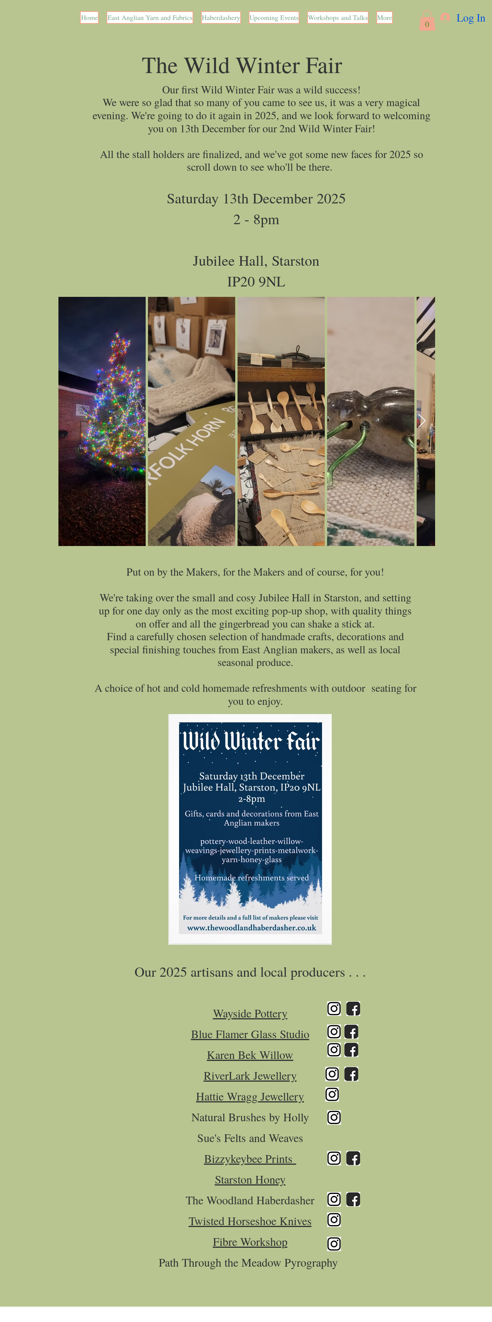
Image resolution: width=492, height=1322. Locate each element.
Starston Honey (250, 1179)
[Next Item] (421, 421)
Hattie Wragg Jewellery (250, 1096)
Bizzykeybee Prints (250, 1158)
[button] (427, 20)
